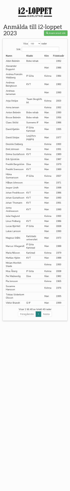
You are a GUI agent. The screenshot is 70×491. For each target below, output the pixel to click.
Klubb (29, 55)
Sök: (18, 49)
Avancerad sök (56, 33)
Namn (9, 55)
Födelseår (58, 55)
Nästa (46, 314)
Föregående (27, 314)
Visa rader (35, 43)
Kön (46, 55)
